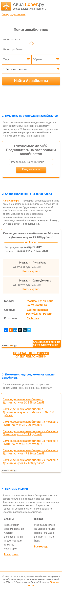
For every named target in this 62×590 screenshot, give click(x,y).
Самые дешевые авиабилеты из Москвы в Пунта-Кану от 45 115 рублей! (30, 433)
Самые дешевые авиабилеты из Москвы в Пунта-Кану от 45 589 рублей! (30, 442)
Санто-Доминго (37, 305)
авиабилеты (29, 6)
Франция (17, 541)
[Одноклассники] (11, 330)
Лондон (42, 529)
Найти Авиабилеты (31, 81)
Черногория (10, 548)
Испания (19, 529)
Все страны (11, 554)
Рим (46, 537)
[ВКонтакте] (6, 330)
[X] (20, 330)
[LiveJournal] (25, 330)
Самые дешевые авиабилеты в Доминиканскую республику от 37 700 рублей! (28, 412)
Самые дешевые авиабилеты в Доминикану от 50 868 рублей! (23, 401)
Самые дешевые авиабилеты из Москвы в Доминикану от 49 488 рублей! (30, 462)
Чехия (15, 525)
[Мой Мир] (15, 330)
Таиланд (9, 544)
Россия (47, 313)
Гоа (36, 529)
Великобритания (13, 537)
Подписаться (31, 169)
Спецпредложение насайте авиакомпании (46, 343)
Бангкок (38, 537)
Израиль (9, 529)
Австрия (8, 533)
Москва (32, 301)
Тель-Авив (48, 533)
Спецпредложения (13, 14)
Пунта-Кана (45, 301)
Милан (52, 529)
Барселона (49, 525)
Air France (33, 318)
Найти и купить (31, 271)
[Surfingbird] (29, 330)
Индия (7, 541)
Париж (38, 533)
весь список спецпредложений (31, 355)
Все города (41, 546)
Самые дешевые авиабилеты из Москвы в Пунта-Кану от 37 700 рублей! (30, 423)
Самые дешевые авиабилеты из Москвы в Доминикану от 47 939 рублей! (30, 452)
